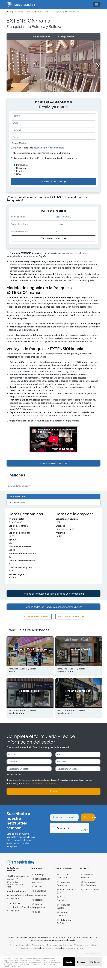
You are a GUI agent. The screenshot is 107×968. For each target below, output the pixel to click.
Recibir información (52, 181)
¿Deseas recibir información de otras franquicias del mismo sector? (46, 158)
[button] (97, 66)
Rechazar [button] (81, 962)
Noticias (39, 886)
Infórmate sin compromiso (53, 463)
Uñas (18, 174)
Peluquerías (22, 165)
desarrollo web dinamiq (92, 953)
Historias (39, 900)
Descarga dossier (65, 36)
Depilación (21, 168)
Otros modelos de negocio (74, 948)
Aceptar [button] (69, 962)
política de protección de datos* (49, 148)
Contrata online (91, 889)
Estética (20, 171)
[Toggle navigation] (96, 4)
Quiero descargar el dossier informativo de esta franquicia (41, 153)
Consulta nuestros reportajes (70, 616)
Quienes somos (38, 945)
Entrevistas (40, 895)
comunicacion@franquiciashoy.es (23, 907)
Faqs (37, 912)
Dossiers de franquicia (51, 948)
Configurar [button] (95, 962)
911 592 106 (12, 879)
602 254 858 (13, 898)
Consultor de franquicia (20, 945)
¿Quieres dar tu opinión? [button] (18, 486)
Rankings (39, 874)
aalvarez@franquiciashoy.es (20, 895)
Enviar (53, 791)
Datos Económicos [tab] (18, 496)
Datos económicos (42, 36)
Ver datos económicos (52, 238)
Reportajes (40, 891)
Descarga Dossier (17, 502)
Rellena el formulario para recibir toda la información (52, 593)
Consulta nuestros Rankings (37, 616)
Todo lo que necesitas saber (59, 945)
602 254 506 (13, 910)
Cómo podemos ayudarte (85, 945)
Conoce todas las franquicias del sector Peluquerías (53, 607)
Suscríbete (89, 817)
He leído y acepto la (39, 148)
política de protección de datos (42, 783)
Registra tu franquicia (30, 948)
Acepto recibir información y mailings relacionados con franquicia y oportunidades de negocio (50, 780)
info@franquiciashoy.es (18, 876)
